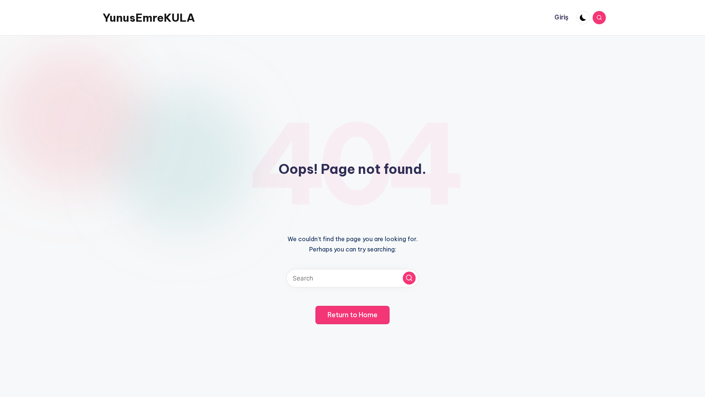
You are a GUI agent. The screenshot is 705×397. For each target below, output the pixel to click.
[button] (409, 278)
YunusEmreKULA (149, 18)
